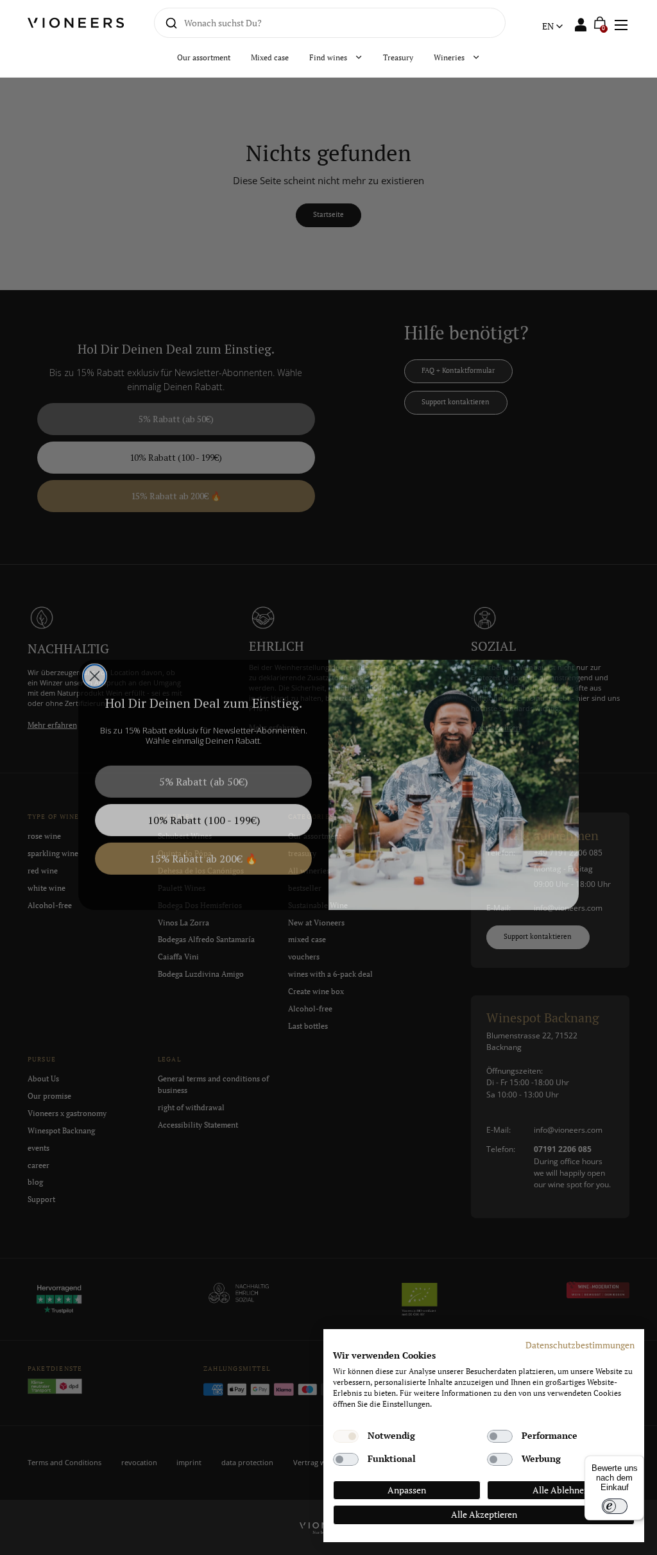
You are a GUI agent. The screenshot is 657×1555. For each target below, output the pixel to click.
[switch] (614, 1506)
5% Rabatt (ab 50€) (203, 775)
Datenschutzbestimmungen (580, 1345)
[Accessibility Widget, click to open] (636, 777)
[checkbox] (346, 1436)
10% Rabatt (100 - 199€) (204, 813)
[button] (620, 23)
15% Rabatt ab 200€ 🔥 (203, 852)
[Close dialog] (94, 669)
